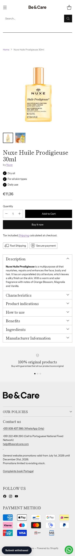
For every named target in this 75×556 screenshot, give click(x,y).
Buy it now (38, 224)
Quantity (8, 206)
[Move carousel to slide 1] (34, 373)
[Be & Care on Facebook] (5, 497)
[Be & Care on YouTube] (16, 497)
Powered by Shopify (47, 548)
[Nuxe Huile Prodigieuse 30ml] (37, 92)
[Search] (68, 18)
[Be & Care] (37, 7)
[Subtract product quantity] (6, 214)
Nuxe (9, 164)
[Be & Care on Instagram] (10, 497)
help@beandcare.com (16, 444)
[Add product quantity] (19, 214)
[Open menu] (5, 7)
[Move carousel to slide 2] (37, 373)
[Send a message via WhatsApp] (69, 550)
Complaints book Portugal (18, 471)
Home (6, 49)
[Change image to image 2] (20, 138)
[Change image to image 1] (8, 138)
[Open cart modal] (69, 7)
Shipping (24, 235)
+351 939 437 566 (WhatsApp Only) (23, 428)
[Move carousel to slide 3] (40, 373)
